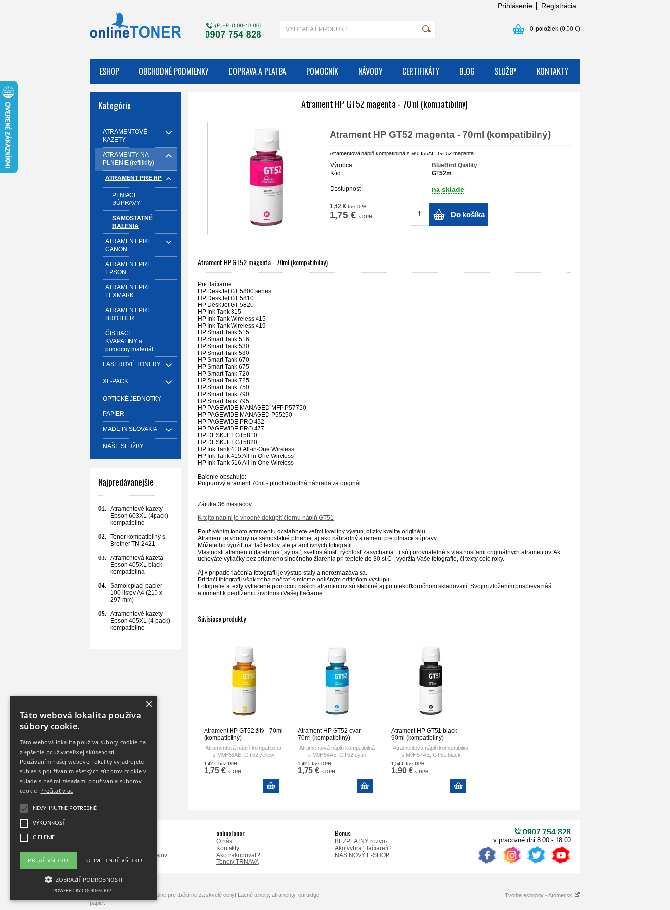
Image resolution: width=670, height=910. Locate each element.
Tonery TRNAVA (237, 862)
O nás (224, 841)
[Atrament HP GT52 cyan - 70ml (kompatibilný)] (337, 682)
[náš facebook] (487, 863)
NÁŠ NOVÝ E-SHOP (362, 855)
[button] (83, 878)
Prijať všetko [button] (48, 860)
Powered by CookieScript (83, 890)
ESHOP (109, 71)
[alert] (83, 798)
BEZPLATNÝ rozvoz (361, 841)
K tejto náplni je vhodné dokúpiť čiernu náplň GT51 (266, 517)
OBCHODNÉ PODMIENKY (174, 71)
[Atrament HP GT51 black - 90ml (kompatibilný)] (430, 682)
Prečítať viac (56, 790)
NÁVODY (370, 71)
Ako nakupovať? (238, 855)
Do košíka (468, 214)
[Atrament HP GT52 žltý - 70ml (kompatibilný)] (243, 682)
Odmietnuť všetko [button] (114, 860)
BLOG (467, 71)
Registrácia (558, 6)
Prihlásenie (515, 6)
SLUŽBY (505, 71)
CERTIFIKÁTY (420, 71)
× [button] (148, 704)
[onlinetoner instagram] (511, 863)
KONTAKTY (552, 71)
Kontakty (227, 848)
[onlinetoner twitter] (536, 863)
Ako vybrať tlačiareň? (363, 848)
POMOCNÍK (322, 71)
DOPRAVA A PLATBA (257, 71)
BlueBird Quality (454, 165)
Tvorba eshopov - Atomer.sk (539, 895)
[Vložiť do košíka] (271, 786)
